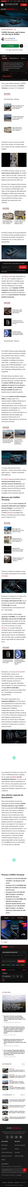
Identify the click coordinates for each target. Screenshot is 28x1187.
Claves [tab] (4, 58)
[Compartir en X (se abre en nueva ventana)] (21, 46)
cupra (5, 942)
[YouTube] (21, 1137)
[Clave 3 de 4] (14, 73)
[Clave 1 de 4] (11, 73)
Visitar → (25, 969)
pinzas (22, 779)
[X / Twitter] (12, 1137)
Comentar (21, 961)
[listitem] (6, 929)
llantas (6, 276)
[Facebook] (7, 1137)
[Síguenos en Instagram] (21, 976)
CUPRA (5, 479)
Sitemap (3, 1159)
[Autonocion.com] (9, 9)
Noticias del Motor (7, 29)
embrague (4, 576)
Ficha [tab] (23, 58)
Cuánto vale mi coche (6, 1156)
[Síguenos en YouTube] (3, 980)
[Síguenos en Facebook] (13, 976)
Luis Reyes (10, 38)
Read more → (23, 1094)
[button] (21, 917)
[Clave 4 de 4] (16, 73)
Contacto (17, 1148)
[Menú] (26, 9)
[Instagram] (16, 1137)
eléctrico (4, 628)
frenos (14, 777)
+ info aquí (18, 1175)
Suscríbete (22, 267)
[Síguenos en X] (17, 976)
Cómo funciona (24, 79)
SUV (16, 88)
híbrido (10, 512)
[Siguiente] (26, 73)
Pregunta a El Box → (7, 76)
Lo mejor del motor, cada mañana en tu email (13, 263)
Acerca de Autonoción (20, 1145)
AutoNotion (4, 1148)
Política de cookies (19, 1156)
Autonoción (4, 1182)
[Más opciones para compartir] (25, 46)
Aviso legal (17, 1152)
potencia (17, 672)
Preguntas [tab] (13, 58)
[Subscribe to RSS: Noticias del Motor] (15, 29)
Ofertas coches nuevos (6, 1152)
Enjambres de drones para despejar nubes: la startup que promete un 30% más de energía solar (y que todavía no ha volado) (14, 1018)
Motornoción (4, 1145)
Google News (7, 976)
